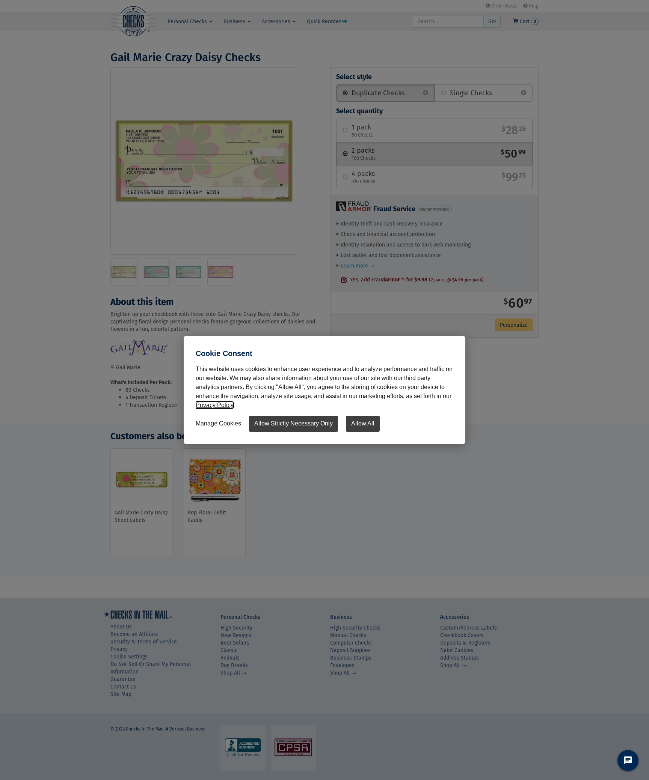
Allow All (362, 423)
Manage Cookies (218, 423)
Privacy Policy (214, 405)
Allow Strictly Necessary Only (293, 423)
